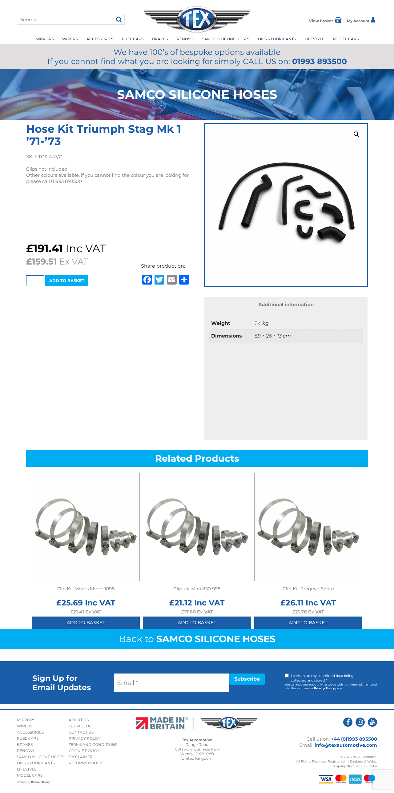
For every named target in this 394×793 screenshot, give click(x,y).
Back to (197, 639)
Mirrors (44, 39)
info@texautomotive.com (346, 745)
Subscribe (247, 679)
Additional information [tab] (286, 304)
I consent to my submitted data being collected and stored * (322, 678)
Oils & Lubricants (277, 39)
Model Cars (346, 39)
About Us (79, 720)
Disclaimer (81, 757)
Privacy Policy (324, 688)
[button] (356, 134)
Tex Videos (80, 726)
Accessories (99, 39)
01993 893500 (319, 61)
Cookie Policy (84, 750)
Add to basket (66, 280)
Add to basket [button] (85, 622)
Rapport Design (41, 781)
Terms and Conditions (93, 744)
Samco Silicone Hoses (225, 39)
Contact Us (81, 732)
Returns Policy (86, 763)
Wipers (70, 39)
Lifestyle (314, 39)
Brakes (160, 39)
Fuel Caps (132, 39)
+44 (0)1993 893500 (354, 739)
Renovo (185, 39)
